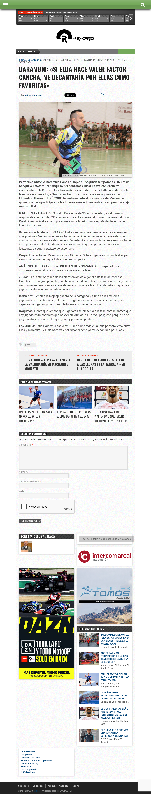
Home (22, 59)
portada (30, 344)
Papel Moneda (28, 751)
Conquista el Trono (30, 757)
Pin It (103, 94)
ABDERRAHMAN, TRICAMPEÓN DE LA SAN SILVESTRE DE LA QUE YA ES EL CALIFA (115, 657)
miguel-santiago (33, 95)
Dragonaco (26, 754)
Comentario (26, 444)
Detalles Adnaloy (30, 763)
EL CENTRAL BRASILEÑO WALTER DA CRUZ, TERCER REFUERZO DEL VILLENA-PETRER (111, 416)
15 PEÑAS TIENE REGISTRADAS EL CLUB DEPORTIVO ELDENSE (74, 414)
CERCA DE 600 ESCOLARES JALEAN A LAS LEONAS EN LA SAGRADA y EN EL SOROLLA (101, 364)
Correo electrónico (30, 481)
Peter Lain (26, 766)
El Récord (38, 785)
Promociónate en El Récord (63, 785)
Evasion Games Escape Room (37, 760)
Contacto (23, 785)
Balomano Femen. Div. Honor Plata (61, 12)
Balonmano (34, 59)
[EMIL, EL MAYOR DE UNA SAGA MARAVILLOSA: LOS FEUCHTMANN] (36, 408)
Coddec (37, 791)
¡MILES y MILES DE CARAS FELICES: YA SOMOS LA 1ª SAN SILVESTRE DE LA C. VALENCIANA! (115, 639)
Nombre (24, 471)
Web (21, 491)
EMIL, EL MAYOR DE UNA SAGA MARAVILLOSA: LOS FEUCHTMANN (35, 416)
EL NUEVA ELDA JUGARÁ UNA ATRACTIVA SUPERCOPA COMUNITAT (114, 733)
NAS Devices (28, 772)
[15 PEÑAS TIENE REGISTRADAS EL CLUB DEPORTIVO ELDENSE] (74, 408)
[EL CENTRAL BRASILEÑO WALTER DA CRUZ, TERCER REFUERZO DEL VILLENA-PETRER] (111, 408)
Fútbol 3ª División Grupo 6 (31, 12)
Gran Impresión (29, 769)
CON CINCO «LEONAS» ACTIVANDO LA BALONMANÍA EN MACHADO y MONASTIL (47, 364)
